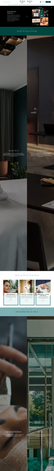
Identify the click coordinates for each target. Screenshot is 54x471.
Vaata (26, 300)
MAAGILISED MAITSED (43, 294)
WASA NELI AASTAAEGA (10, 294)
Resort (22, 2)
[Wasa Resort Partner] (29, 2)
